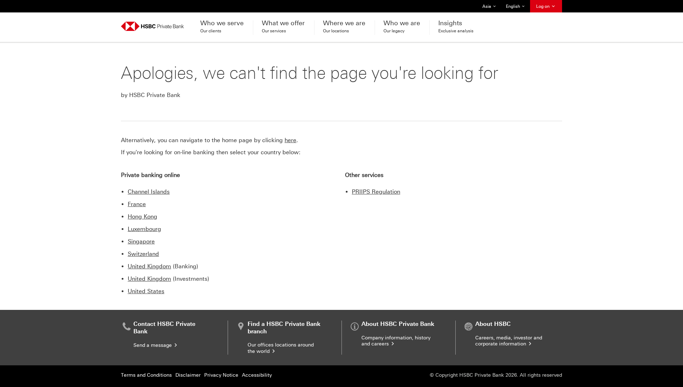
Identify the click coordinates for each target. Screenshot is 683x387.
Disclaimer (188, 375)
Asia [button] (491, 8)
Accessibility (257, 375)
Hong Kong (142, 216)
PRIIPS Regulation (376, 191)
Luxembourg (144, 229)
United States (146, 291)
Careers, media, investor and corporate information (508, 341)
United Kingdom (149, 266)
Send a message (153, 345)
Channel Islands (149, 191)
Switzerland (143, 254)
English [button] (515, 8)
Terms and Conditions (146, 375)
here (290, 140)
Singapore (141, 241)
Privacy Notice (221, 375)
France (137, 204)
